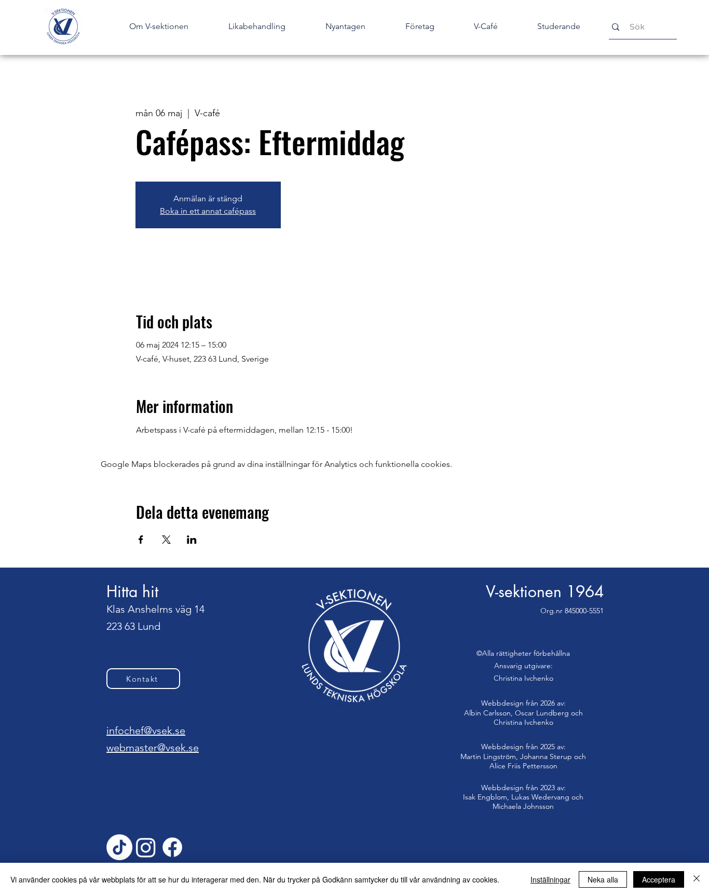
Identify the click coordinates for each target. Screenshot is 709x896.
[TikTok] (119, 847)
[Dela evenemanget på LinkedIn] (192, 539)
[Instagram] (146, 847)
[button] (345, 26)
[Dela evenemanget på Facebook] (141, 539)
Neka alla (603, 879)
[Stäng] (696, 879)
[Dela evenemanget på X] (166, 539)
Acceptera (658, 879)
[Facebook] (172, 847)
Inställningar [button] (550, 879)
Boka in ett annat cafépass (208, 211)
